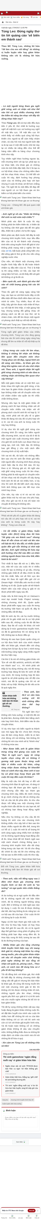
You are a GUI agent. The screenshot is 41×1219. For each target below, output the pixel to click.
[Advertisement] (20, 81)
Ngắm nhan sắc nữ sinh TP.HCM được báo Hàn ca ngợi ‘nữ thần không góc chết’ (21, 1068)
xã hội (8, 251)
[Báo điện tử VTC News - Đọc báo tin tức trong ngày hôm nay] (13, 13)
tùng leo (5, 1100)
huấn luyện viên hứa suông (12, 1104)
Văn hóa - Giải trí (12, 22)
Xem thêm (19, 1142)
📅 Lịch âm (34, 17)
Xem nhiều (16, 17)
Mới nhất (6, 17)
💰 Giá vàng (25, 17)
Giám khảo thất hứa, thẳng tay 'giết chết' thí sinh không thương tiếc (21, 1078)
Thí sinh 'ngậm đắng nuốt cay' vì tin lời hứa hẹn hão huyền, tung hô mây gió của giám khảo (21, 1088)
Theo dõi (31, 1210)
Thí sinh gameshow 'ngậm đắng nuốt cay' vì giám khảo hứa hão (19, 1058)
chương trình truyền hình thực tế (22, 1100)
